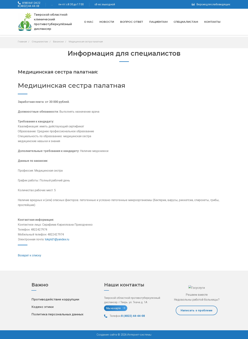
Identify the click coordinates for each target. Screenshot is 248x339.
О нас (88, 21)
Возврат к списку (29, 255)
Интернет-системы (139, 334)
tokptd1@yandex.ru (57, 239)
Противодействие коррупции (55, 299)
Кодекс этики (42, 307)
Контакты (212, 21)
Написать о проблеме (197, 310)
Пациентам (158, 21)
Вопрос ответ (131, 21)
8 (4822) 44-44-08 (28, 6)
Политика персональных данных (57, 314)
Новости (106, 21)
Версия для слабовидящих (213, 4)
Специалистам (186, 21)
